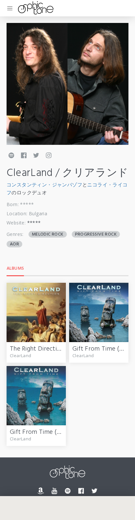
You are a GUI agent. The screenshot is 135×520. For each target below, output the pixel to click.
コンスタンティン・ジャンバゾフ (44, 184)
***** (34, 223)
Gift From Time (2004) (41, 432)
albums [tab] (15, 268)
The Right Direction (37, 349)
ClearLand (20, 355)
